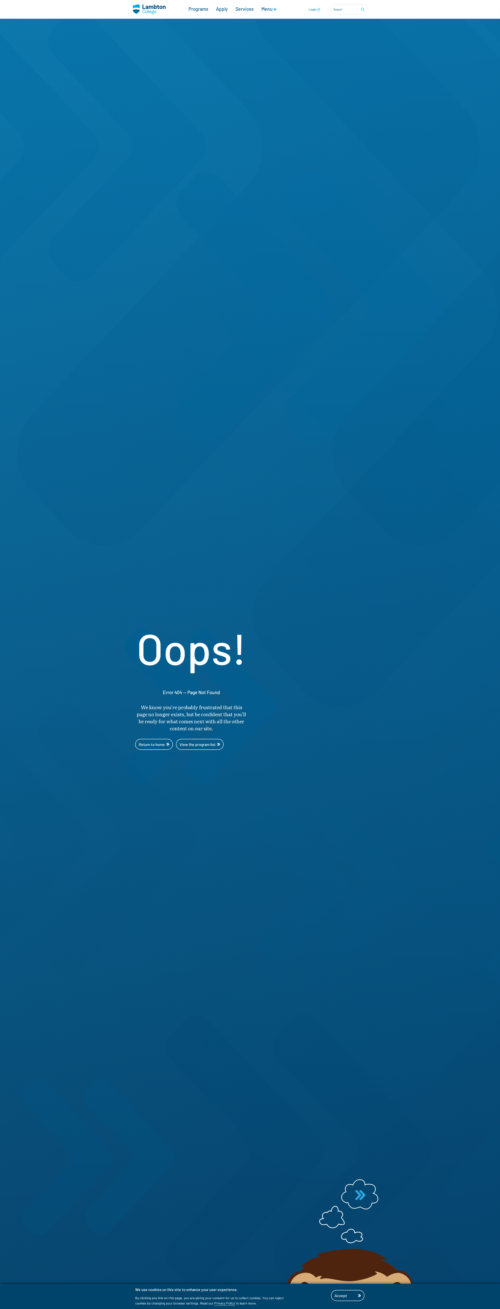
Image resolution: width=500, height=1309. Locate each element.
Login (313, 9)
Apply (222, 9)
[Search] (363, 9)
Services (245, 9)
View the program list (197, 744)
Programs (198, 9)
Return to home (152, 744)
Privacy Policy (224, 1303)
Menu (267, 9)
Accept (341, 1295)
